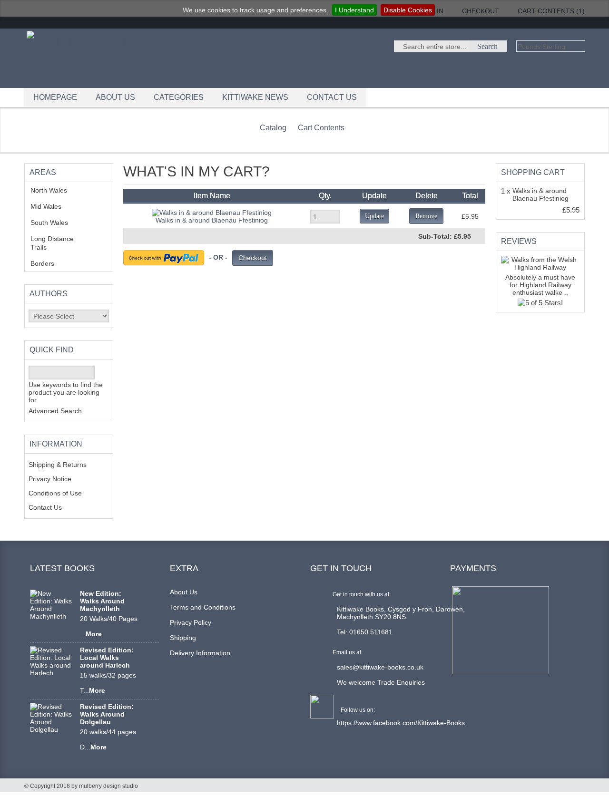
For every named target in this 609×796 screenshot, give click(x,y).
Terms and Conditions (203, 607)
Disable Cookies (407, 10)
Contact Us (45, 507)
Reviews (519, 241)
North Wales (55, 190)
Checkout (252, 258)
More (94, 634)
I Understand (354, 10)
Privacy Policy (190, 622)
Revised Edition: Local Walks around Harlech (107, 657)
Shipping (183, 637)
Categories (179, 97)
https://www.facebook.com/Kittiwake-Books (401, 723)
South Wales (56, 222)
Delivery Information (200, 653)
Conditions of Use (55, 493)
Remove (426, 216)
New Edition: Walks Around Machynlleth (102, 601)
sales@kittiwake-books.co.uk (380, 667)
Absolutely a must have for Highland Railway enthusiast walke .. (540, 284)
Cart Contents (321, 128)
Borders (47, 263)
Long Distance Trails (52, 243)
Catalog (273, 128)
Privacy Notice (50, 479)
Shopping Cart (533, 172)
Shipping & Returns (58, 464)
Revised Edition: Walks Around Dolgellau (107, 714)
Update (374, 216)
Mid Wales (53, 206)
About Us (183, 592)
